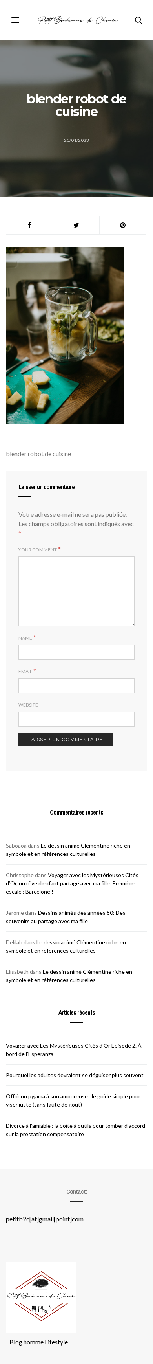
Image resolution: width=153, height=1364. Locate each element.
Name (25, 638)
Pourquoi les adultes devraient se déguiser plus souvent (75, 1075)
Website (28, 705)
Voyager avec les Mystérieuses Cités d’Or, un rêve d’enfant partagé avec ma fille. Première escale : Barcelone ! (72, 883)
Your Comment (37, 550)
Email (25, 671)
